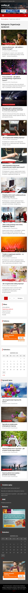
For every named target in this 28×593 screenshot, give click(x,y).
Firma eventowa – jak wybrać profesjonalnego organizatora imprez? (11, 78)
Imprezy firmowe (6, 311)
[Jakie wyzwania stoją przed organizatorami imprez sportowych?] (14, 155)
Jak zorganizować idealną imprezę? (13, 137)
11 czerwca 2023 (6, 228)
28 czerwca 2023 (6, 428)
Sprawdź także (7, 380)
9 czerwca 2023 (6, 257)
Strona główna (5, 307)
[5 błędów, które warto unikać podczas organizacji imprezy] (14, 185)
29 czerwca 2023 (6, 403)
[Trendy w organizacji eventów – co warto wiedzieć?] (14, 244)
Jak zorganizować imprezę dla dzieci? (10, 488)
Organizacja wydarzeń (9, 43)
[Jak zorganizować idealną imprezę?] (14, 128)
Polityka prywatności (6, 502)
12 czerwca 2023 (6, 198)
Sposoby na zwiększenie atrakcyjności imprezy (12, 491)
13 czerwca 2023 (6, 169)
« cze (3, 375)
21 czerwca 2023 (6, 50)
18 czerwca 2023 (6, 82)
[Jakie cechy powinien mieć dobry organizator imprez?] (14, 215)
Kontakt (4, 314)
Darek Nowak (14, 50)
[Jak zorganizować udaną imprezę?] (14, 274)
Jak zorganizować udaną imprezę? (13, 283)
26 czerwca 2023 (6, 452)
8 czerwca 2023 (6, 285)
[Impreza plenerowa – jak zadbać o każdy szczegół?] (14, 37)
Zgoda (14, 590)
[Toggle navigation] (3, 15)
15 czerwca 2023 (6, 111)
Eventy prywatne (6, 313)
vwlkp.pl (5, 5)
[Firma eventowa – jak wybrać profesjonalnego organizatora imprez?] (14, 67)
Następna (20, 298)
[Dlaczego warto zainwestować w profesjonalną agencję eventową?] (14, 98)
